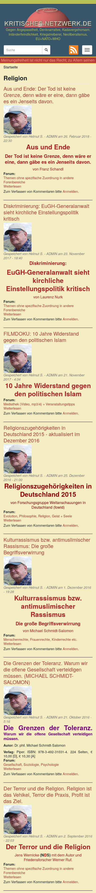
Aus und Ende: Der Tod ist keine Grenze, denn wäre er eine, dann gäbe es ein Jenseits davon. (46, 95)
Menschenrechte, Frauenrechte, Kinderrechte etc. (40, 639)
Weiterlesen (12, 186)
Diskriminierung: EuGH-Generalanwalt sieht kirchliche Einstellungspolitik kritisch (46, 212)
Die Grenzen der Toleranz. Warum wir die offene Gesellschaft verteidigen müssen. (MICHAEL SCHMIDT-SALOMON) (45, 672)
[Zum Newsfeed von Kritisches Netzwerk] (73, 50)
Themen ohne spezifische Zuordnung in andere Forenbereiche (38, 179)
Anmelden (70, 191)
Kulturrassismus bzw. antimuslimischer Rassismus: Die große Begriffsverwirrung (46, 546)
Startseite (10, 66)
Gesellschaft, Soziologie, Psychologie (31, 764)
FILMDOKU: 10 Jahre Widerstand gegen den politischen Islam (41, 336)
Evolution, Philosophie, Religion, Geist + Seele (37, 515)
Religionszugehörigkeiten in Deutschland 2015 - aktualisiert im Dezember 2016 (41, 434)
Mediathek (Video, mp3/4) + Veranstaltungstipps (39, 403)
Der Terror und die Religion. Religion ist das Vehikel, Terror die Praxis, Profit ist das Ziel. (47, 794)
